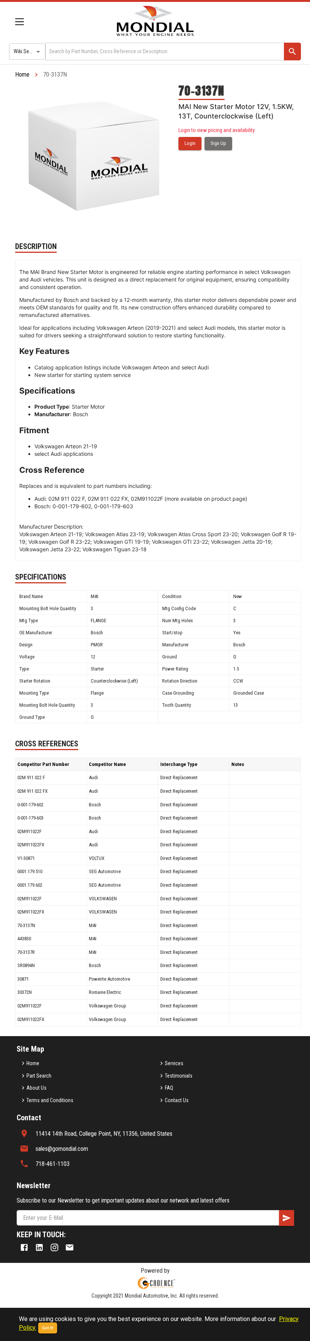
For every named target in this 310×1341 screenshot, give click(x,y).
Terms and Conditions (49, 1100)
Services (174, 1063)
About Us (36, 1088)
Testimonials (178, 1076)
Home (22, 74)
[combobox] (164, 51)
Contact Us (177, 1100)
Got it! (47, 1328)
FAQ (169, 1088)
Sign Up (218, 143)
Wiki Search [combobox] (26, 51)
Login (189, 143)
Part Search (38, 1076)
